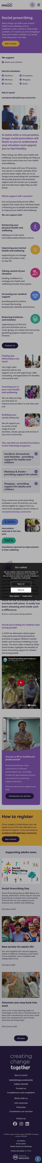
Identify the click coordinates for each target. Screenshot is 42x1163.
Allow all (21, 590)
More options (14, 596)
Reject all (21, 584)
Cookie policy (27, 596)
